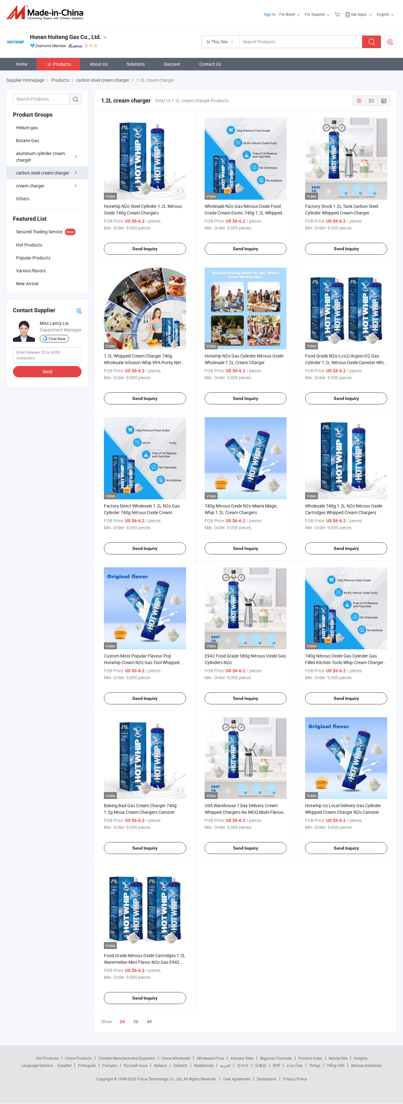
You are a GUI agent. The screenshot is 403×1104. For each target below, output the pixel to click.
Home (21, 64)
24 (122, 1021)
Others (22, 199)
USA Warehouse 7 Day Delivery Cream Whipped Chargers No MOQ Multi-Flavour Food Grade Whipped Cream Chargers (245, 812)
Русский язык (135, 1065)
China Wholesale (176, 1058)
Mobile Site (338, 1058)
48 (149, 1021)
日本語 (260, 1065)
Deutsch (180, 1065)
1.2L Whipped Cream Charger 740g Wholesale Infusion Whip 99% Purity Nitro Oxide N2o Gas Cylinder (144, 362)
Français (109, 1065)
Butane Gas (27, 140)
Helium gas (27, 127)
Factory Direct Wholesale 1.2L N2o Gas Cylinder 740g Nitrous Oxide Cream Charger (142, 512)
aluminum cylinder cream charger (40, 156)
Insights (360, 1058)
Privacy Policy (295, 1078)
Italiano (160, 1065)
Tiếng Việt (335, 1065)
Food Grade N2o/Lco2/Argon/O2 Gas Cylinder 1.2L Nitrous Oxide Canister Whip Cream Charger (345, 362)
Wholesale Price (210, 1058)
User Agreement (236, 1078)
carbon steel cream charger (42, 173)
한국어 (242, 1065)
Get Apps (358, 14)
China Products (78, 1058)
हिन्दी (276, 1065)
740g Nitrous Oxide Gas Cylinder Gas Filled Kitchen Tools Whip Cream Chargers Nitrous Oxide (345, 662)
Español (64, 1065)
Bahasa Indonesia (366, 1065)
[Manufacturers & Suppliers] (46, 12)
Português (87, 1065)
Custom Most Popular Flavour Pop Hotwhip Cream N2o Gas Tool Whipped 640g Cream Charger (141, 662)
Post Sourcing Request (390, 42)
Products (62, 64)
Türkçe (314, 1065)
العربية (225, 1065)
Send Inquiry (144, 248)
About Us (99, 64)
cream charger (30, 186)
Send (47, 371)
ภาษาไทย (295, 1065)
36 (135, 1021)
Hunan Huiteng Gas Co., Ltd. (65, 37)
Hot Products (47, 1058)
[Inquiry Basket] (338, 14)
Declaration (266, 1078)
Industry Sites (241, 1058)
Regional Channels (276, 1058)
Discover (172, 64)
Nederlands (203, 1065)
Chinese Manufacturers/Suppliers (126, 1058)
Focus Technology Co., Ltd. (160, 1078)
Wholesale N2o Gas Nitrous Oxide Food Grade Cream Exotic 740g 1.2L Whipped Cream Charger (243, 212)
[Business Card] (79, 310)
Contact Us (210, 64)
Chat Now (56, 338)
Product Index (310, 1058)
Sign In (269, 14)
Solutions (136, 64)
